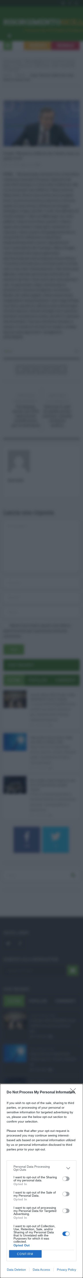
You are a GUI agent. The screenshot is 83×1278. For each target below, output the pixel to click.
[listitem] (41, 1168)
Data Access (41, 1269)
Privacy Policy (66, 1269)
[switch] (65, 1179)
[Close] (74, 1092)
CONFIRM (25, 1254)
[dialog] (41, 1181)
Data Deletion (16, 1269)
